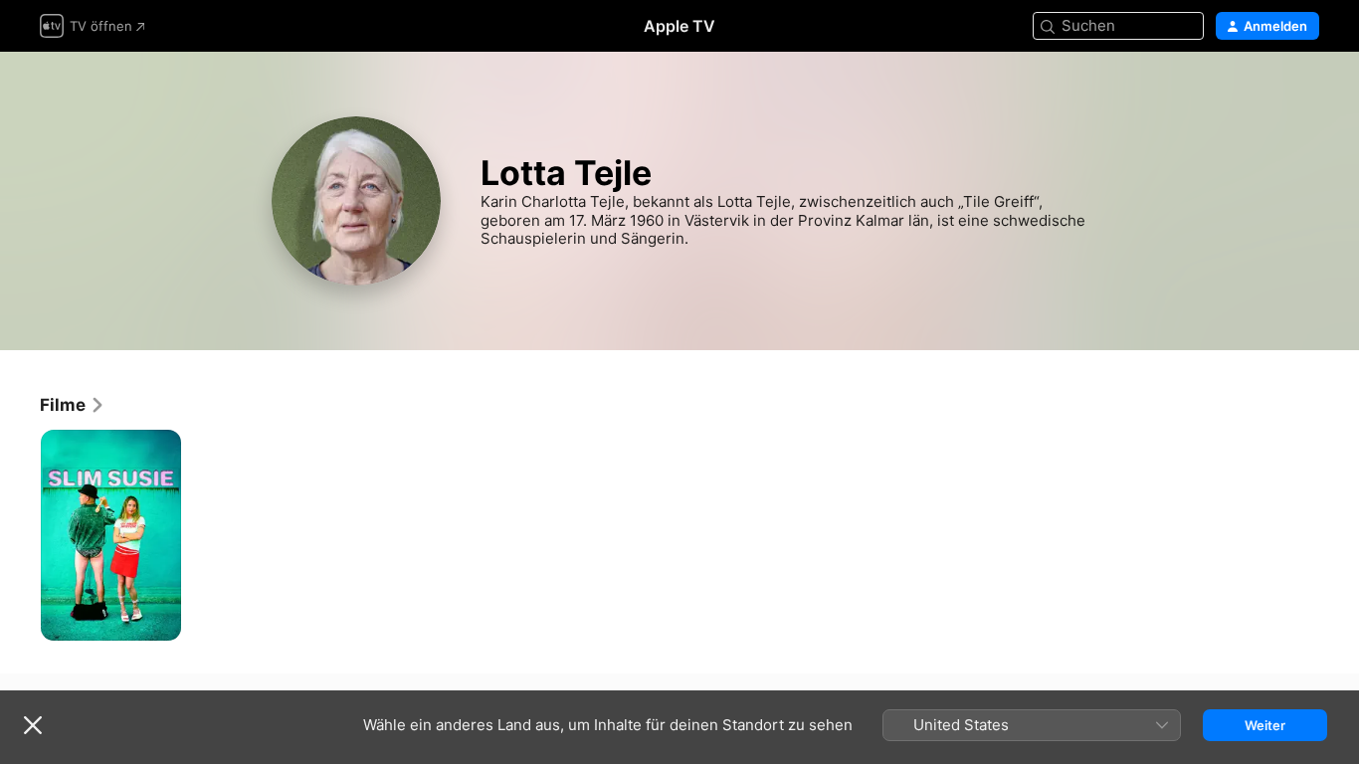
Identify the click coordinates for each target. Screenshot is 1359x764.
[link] (72, 405)
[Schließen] (33, 725)
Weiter (1265, 725)
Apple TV (679, 26)
